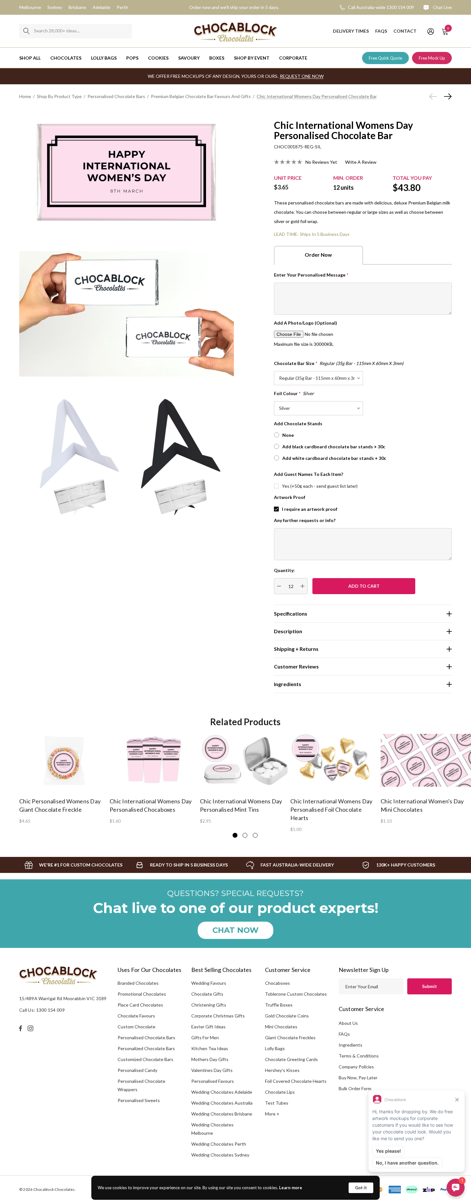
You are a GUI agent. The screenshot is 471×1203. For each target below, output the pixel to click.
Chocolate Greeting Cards (291, 1059)
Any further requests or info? (304, 520)
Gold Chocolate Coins (287, 1015)
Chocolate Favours (136, 1015)
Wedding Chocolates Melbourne (212, 1129)
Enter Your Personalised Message (311, 275)
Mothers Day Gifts (209, 1059)
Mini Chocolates (281, 1026)
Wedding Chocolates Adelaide (221, 1092)
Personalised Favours (212, 1081)
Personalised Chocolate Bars (146, 1037)
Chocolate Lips (280, 1092)
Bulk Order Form (355, 1088)
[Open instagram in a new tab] (31, 1028)
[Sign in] (430, 31)
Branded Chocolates (138, 983)
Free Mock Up (432, 58)
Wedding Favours (208, 983)
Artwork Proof (289, 497)
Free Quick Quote (385, 58)
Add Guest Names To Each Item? (308, 474)
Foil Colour (294, 393)
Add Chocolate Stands (298, 423)
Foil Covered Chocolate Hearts (295, 1081)
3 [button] (255, 835)
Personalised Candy (137, 1070)
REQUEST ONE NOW (302, 76)
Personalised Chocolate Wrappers (141, 1085)
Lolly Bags (275, 1048)
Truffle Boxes (279, 1005)
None (288, 435)
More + (272, 1113)
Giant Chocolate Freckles (290, 1037)
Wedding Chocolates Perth (218, 1144)
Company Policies (356, 1066)
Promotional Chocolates (142, 994)
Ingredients (350, 1045)
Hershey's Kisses (282, 1070)
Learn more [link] (290, 1187)
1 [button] (235, 835)
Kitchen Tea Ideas (209, 1048)
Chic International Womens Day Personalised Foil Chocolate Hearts (331, 809)
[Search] (26, 31)
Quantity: (284, 570)
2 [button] (245, 835)
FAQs (344, 1034)
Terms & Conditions (359, 1055)
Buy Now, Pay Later (358, 1077)
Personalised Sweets (139, 1100)
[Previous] (434, 96)
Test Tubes (276, 1103)
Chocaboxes (277, 983)
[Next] (446, 96)
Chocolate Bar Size (338, 363)
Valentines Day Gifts (212, 1070)
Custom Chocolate (136, 1026)
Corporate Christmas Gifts (218, 1015)
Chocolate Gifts (207, 994)
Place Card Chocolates (140, 1005)
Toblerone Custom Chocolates (296, 994)
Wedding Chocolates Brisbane (221, 1113)
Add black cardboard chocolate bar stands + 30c (333, 446)
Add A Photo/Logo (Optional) (305, 323)
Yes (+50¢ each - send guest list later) (320, 486)
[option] (64, 778)
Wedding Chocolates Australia (221, 1103)
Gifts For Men (205, 1037)
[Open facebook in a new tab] (20, 1028)
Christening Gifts (208, 1005)
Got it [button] (361, 1187)
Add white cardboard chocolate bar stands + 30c (334, 458)
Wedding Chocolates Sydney (220, 1154)
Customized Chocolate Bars (145, 1059)
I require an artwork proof (309, 509)
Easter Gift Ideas (208, 1026)
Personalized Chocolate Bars (146, 1048)
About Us (348, 1023)
